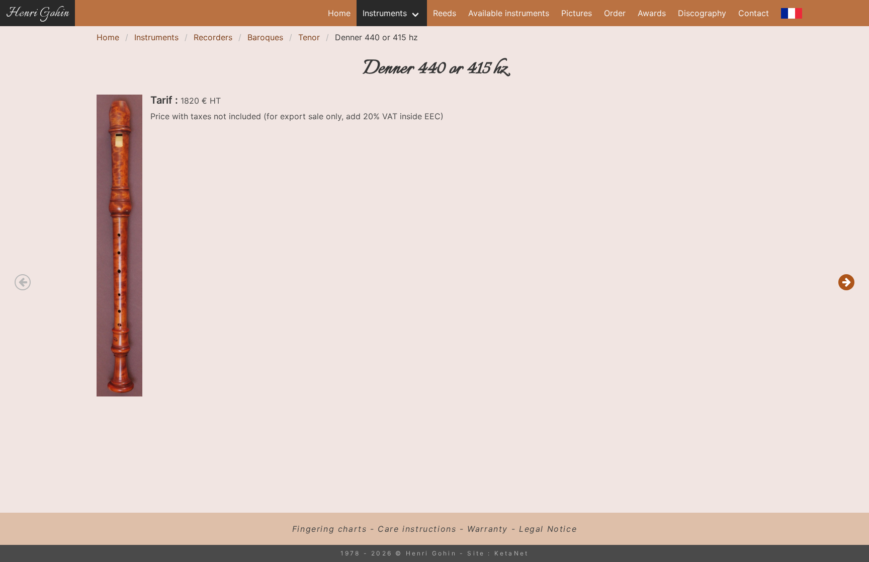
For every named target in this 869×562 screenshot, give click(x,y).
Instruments (385, 13)
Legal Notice (548, 529)
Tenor (309, 37)
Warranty (487, 529)
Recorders (213, 37)
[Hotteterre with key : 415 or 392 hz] (846, 282)
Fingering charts (329, 529)
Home (339, 13)
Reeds (444, 13)
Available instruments (508, 13)
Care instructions (417, 529)
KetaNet (511, 553)
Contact (753, 13)
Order (615, 13)
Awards (652, 13)
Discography (702, 13)
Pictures (576, 13)
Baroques (265, 37)
